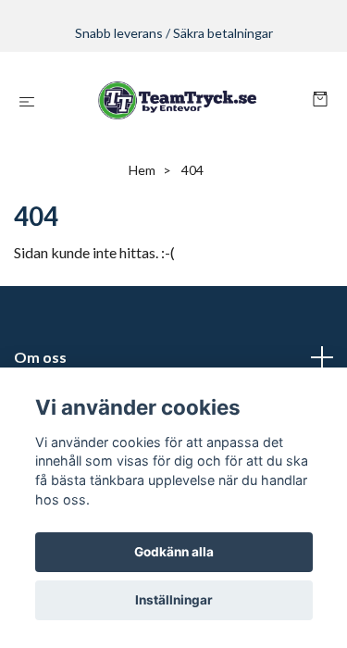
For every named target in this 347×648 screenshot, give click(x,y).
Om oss (40, 357)
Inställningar (174, 599)
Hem (142, 170)
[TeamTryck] (177, 100)
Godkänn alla (174, 551)
